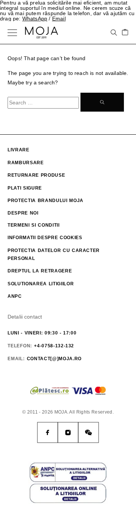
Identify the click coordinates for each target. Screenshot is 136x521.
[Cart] (125, 33)
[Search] (113, 32)
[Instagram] (68, 432)
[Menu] (12, 32)
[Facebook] (47, 432)
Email (59, 19)
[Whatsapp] (88, 432)
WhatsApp (35, 19)
